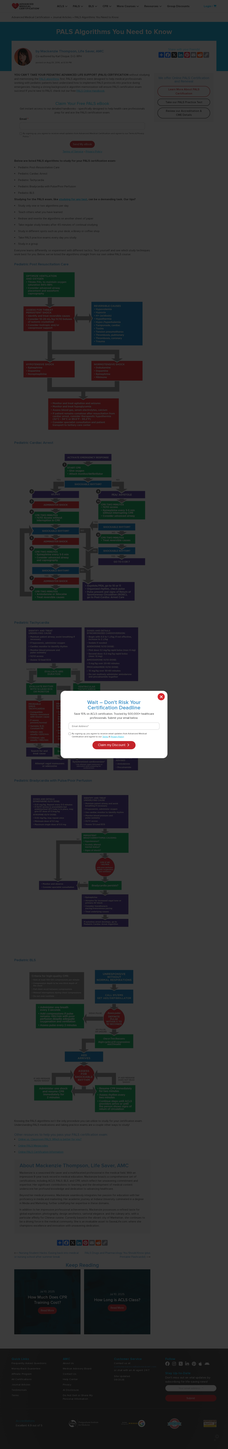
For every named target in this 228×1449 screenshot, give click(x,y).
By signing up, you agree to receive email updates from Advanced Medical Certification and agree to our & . (109, 735)
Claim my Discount (112, 745)
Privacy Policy (117, 736)
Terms (105, 736)
